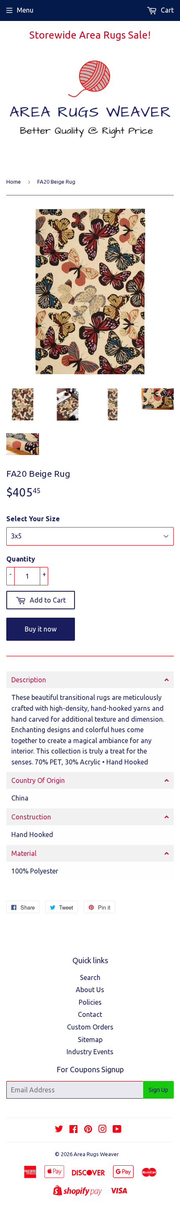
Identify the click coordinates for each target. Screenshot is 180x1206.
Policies (90, 1002)
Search (90, 977)
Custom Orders (90, 1027)
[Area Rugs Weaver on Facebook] (73, 1129)
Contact (90, 1014)
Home (13, 182)
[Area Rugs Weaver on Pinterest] (88, 1129)
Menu (25, 10)
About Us (90, 989)
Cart (166, 10)
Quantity (20, 559)
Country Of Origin (38, 780)
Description (28, 679)
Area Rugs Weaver (96, 1154)
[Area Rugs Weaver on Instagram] (102, 1129)
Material (23, 853)
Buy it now (41, 629)
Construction (31, 817)
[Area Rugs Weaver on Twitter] (59, 1129)
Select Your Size (33, 518)
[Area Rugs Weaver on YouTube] (117, 1129)
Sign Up (158, 1089)
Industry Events (90, 1051)
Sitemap (90, 1039)
